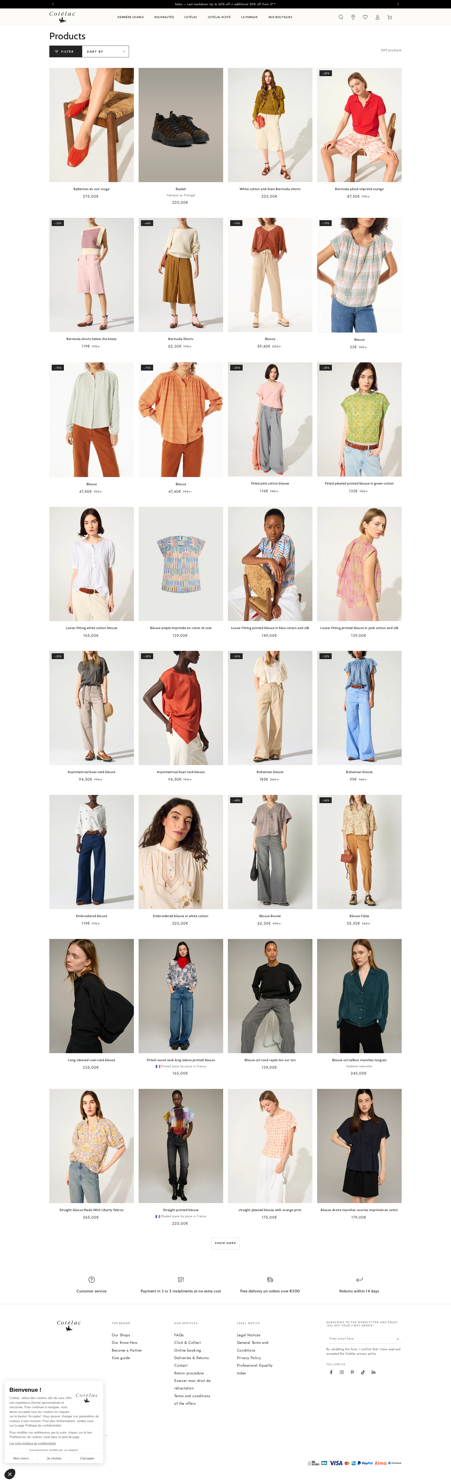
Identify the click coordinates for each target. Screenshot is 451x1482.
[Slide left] (53, 4)
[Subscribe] (399, 1339)
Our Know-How (124, 1342)
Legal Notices (248, 1335)
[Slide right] (398, 4)
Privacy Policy (249, 1358)
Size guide (121, 1358)
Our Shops (121, 1335)
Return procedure (189, 1373)
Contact (180, 1365)
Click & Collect (187, 1342)
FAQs (178, 1335)
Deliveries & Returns (191, 1358)
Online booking (187, 1350)
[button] (341, 17)
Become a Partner (127, 1350)
